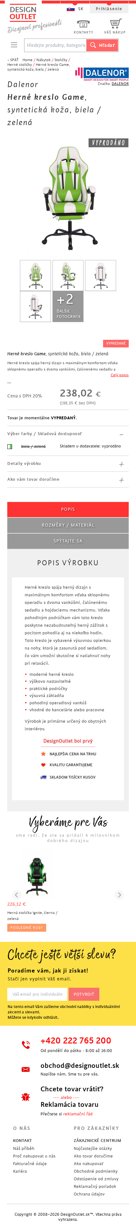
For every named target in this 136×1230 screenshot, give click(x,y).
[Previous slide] (17, 895)
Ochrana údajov (89, 1194)
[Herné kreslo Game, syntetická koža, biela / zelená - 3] (100, 275)
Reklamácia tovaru (69, 1104)
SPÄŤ (14, 60)
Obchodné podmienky (96, 1171)
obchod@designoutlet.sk (79, 1065)
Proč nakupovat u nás (34, 1156)
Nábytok (43, 60)
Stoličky (60, 60)
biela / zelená (33, 446)
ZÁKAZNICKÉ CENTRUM (97, 1140)
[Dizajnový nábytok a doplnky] (37, 18)
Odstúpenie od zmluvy (96, 1178)
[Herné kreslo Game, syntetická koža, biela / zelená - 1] (35, 275)
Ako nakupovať (88, 1163)
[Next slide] (119, 895)
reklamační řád (78, 1114)
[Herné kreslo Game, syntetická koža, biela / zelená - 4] (35, 306)
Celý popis (120, 375)
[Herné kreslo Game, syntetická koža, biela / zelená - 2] (68, 275)
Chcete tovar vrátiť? (71, 1089)
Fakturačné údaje (30, 1163)
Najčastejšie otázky (93, 1148)
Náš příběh (23, 1148)
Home (27, 60)
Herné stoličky (19, 65)
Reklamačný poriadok (95, 1186)
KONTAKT (22, 1140)
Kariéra (20, 1171)
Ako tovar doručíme (93, 1156)
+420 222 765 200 (75, 1041)
